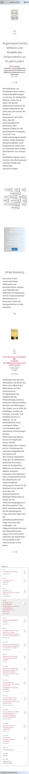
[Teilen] (16, 82)
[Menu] (1, 2)
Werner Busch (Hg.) (9, 357)
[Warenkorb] (27, 2)
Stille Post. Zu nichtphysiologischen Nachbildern (9, 739)
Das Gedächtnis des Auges (10, 572)
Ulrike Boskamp (14, 66)
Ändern (14, 249)
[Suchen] (2, 2)
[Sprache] (26, 2)
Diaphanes (14, 2)
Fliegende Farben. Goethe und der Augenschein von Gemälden (10, 658)
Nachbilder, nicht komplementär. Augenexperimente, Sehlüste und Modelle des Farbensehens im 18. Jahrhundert (11, 607)
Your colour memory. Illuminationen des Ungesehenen (9, 727)
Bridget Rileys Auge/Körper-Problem (11, 621)
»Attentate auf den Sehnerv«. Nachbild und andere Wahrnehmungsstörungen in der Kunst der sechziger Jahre (11, 633)
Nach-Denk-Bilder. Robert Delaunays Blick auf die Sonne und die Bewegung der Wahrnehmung (11, 700)
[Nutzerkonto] (24, 2)
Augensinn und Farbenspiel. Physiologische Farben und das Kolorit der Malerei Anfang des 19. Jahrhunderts (11, 671)
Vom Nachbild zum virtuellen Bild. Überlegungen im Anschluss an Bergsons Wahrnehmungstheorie (11, 714)
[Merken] (13, 82)
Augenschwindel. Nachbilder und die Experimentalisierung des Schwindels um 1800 (11, 646)
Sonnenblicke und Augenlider (8, 581)
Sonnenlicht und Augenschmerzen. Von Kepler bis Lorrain (11, 593)
